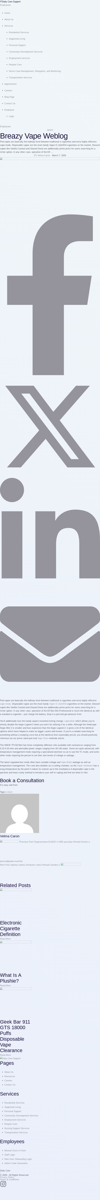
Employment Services (15, 1120)
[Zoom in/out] (4, 1191)
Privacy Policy (7, 1177)
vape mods (5, 704)
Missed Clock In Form (15, 1150)
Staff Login (9, 1155)
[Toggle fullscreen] (14, 1191)
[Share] (24, 1191)
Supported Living (12, 1107)
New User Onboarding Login (18, 1159)
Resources (9, 1076)
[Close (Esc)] (33, 1191)
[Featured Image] (16, 890)
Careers (8, 1080)
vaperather (69, 721)
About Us (8, 1072)
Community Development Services (21, 1115)
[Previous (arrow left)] (4, 1195)
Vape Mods (66, 762)
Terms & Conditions (9, 1179)
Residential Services (14, 1103)
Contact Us (9, 1085)
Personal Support (12, 1111)
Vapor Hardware (85, 765)
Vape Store (43, 738)
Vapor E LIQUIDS (57, 704)
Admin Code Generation (16, 1163)
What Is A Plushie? (10, 978)
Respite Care (10, 1124)
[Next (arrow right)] (14, 1195)
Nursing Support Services (16, 1128)
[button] (5, 5)
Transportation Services (16, 1132)
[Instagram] (3, 1184)
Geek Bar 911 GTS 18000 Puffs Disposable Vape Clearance (15, 1036)
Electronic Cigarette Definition (11, 928)
